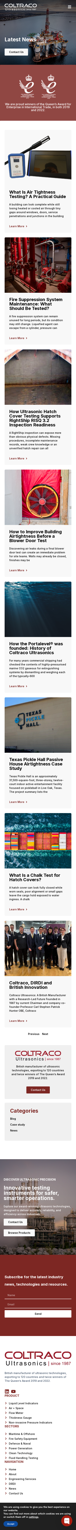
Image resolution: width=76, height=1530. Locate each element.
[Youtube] (13, 1391)
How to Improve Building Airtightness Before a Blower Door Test (35, 536)
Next (45, 1034)
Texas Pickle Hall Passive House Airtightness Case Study (36, 764)
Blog (13, 1118)
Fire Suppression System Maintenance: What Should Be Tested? (36, 304)
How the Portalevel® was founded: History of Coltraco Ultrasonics (36, 648)
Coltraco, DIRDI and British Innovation (30, 985)
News (14, 1130)
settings (33, 1517)
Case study (17, 1124)
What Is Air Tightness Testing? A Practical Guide (37, 194)
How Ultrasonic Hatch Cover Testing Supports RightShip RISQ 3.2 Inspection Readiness (35, 418)
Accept (10, 1523)
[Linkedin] (7, 1391)
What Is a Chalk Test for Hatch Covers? (34, 877)
